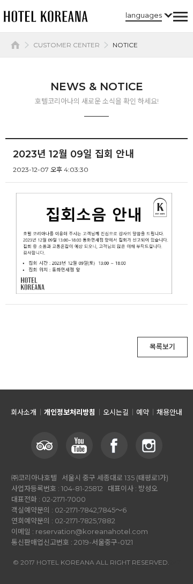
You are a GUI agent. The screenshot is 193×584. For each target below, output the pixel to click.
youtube (79, 445)
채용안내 (169, 412)
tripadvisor (44, 445)
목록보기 (162, 346)
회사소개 (23, 412)
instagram (149, 445)
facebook (114, 445)
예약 (142, 412)
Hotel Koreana (45, 16)
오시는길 (116, 412)
